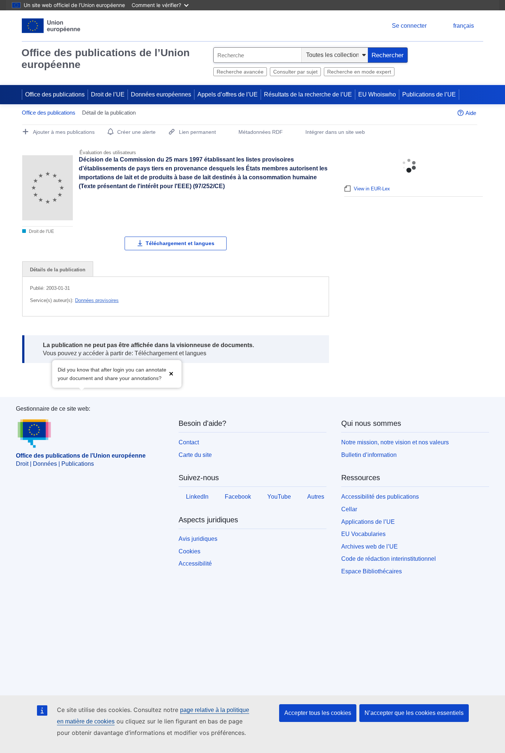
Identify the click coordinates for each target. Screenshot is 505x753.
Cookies (189, 551)
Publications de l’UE (429, 94)
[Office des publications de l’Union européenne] (51, 25)
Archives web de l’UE (369, 546)
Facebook (238, 496)
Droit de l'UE (41, 231)
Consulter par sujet (295, 72)
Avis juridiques (198, 539)
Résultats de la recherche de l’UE (308, 94)
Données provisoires (97, 300)
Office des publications (55, 94)
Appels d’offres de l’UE (227, 94)
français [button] (463, 26)
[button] (171, 373)
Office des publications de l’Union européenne (105, 58)
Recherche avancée (240, 72)
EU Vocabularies (363, 534)
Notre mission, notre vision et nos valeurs (395, 442)
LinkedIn (197, 496)
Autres (315, 496)
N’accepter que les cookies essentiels (414, 713)
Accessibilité (195, 563)
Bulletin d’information (369, 455)
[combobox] (257, 55)
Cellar (349, 509)
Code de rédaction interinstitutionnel (388, 559)
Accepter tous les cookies (317, 713)
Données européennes (161, 94)
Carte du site (195, 455)
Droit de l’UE (108, 94)
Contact (189, 442)
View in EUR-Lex (372, 188)
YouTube (279, 496)
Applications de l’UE (368, 522)
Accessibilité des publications (380, 496)
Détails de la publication (57, 269)
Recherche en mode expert (359, 72)
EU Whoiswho (377, 94)
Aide (470, 113)
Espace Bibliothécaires (371, 571)
